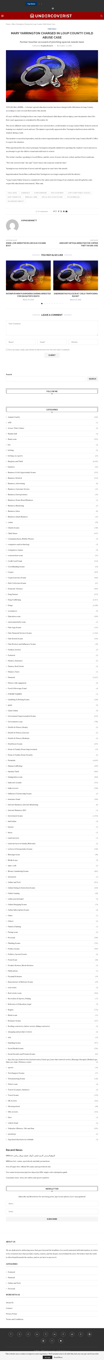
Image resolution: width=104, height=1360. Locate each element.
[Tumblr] (46, 1334)
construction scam (53, 555)
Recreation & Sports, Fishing (53, 998)
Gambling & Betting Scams (53, 699)
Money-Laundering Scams (53, 871)
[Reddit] (72, 1334)
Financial (53, 677)
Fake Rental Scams (53, 638)
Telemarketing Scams (53, 1078)
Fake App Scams (53, 627)
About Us (9, 1302)
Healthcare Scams (53, 744)
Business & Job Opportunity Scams (53, 472)
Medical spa (53, 860)
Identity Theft (53, 771)
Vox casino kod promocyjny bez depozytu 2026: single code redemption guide (36, 1172)
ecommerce (53, 611)
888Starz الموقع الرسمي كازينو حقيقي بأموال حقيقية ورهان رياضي (30, 1155)
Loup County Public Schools (79, 193)
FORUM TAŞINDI (53, 694)
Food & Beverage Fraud (53, 688)
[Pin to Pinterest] (64, 211)
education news (57, 193)
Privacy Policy (11, 1314)
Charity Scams (53, 528)
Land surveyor (53, 838)
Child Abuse (53, 533)
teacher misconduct (16, 201)
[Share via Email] (66, 211)
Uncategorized (53, 1106)
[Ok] (81, 1334)
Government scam (53, 721)
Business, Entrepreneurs (53, 494)
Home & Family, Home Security (53, 755)
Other (53, 915)
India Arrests (53, 788)
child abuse (12, 193)
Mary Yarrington (14, 197)
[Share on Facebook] (58, 211)
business (53, 467)
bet (53, 444)
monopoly (53, 877)
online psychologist (53, 899)
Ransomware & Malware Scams (53, 982)
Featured (53, 655)
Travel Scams (53, 1095)
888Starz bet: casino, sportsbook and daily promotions (47, 4)
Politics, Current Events (53, 954)
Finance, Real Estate (53, 666)
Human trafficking (53, 766)
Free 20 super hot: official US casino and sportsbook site (28, 1166)
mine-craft (53, 865)
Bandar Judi (53, 433)
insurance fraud (53, 799)
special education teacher (52, 197)
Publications (53, 971)
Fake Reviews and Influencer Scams (53, 644)
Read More (58, 1357)
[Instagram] (28, 1334)
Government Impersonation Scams (53, 716)
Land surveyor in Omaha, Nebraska (53, 843)
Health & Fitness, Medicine (53, 738)
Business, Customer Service (53, 489)
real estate (53, 987)
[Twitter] (19, 1334)
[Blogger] (89, 1334)
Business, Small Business (53, 516)
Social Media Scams (53, 1048)
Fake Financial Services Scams (53, 633)
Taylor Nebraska (73, 197)
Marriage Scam (53, 854)
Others (53, 921)
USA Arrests (53, 1112)
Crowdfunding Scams (53, 566)
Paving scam (53, 932)
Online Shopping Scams (53, 904)
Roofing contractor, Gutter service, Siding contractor (53, 1026)
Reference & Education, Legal (53, 1004)
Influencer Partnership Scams (53, 793)
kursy (53, 832)
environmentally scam (53, 622)
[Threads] (43, 1340)
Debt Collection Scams (53, 583)
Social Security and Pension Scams (53, 1054)
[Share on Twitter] (61, 211)
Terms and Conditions (14, 1319)
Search (9, 374)
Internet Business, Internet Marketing (53, 804)
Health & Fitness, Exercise (53, 732)
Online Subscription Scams (53, 910)
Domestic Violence (53, 588)
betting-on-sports (53, 456)
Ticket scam (53, 1084)
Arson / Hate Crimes (53, 428)
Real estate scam (53, 993)
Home (8, 24)
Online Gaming (53, 893)
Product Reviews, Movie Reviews (53, 965)
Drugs (53, 605)
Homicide (53, 760)
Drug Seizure (53, 594)
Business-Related (53, 478)
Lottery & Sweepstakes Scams (53, 849)
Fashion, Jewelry (53, 649)
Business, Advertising (53, 483)
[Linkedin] (37, 1334)
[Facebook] (10, 1334)
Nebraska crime (31, 197)
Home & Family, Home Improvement (53, 749)
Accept (47, 1357)
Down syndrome (40, 193)
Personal (53, 937)
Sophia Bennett (47, 45)
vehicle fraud (53, 1123)
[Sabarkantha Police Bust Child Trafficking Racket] (75, 275)
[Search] (101, 16)
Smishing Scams (53, 1043)
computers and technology (53, 544)
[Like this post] (56, 211)
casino (53, 522)
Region (53, 1009)
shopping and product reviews (53, 1032)
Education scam (53, 616)
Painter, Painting (53, 926)
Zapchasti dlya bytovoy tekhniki (53, 1139)
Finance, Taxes (53, 671)
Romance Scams (53, 1020)
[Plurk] (60, 1340)
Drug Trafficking (53, 599)
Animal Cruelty (53, 417)
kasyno (53, 827)
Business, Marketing (53, 505)
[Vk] (54, 1334)
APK (53, 422)
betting (53, 450)
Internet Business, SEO (53, 810)
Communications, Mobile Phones (53, 539)
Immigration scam (53, 777)
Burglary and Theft (53, 461)
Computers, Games (53, 550)
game (53, 705)
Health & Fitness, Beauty (53, 727)
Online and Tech (53, 882)
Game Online (53, 710)
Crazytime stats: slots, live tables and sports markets (27, 1177)
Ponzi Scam (53, 960)
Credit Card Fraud (53, 561)
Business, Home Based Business (53, 500)
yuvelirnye (53, 1134)
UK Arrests (53, 1100)
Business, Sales (53, 511)
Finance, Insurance (53, 660)
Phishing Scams (53, 943)
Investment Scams (53, 816)
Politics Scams (53, 949)
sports (53, 1067)
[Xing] (63, 1334)
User (53, 1117)
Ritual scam (53, 1015)
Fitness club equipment (53, 683)
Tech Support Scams (53, 1073)
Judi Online (53, 821)
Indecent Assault (53, 782)
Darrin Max (25, 193)
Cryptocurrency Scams (53, 577)
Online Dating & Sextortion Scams (53, 888)
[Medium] (52, 1340)
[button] (39, 4)
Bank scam (53, 439)
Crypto (53, 572)
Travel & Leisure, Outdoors (53, 1089)
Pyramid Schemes (53, 976)
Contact (9, 1308)
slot (53, 1037)
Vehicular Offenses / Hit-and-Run (53, 1128)
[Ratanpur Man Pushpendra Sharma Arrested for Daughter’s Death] (28, 275)
